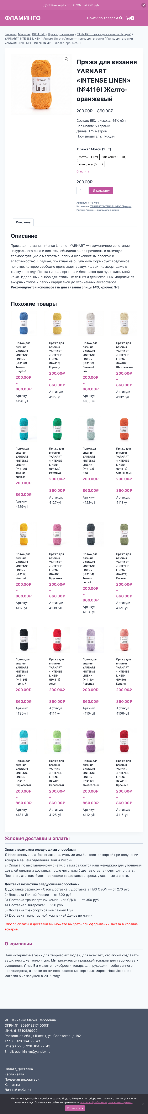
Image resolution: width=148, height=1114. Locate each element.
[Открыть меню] (139, 18)
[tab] (23, 223)
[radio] (88, 157)
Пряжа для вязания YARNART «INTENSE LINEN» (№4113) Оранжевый (124, 460)
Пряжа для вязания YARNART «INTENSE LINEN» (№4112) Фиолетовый (91, 773)
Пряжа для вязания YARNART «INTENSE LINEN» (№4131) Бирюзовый (23, 773)
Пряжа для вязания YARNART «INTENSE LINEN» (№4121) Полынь (123, 566)
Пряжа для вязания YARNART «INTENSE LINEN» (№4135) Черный (23, 671)
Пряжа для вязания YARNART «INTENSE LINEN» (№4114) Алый (56, 671)
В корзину (101, 190)
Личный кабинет (18, 1090)
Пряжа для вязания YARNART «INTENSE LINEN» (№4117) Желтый (23, 566)
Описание (23, 222)
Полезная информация (23, 1079)
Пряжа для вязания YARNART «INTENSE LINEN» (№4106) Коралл (123, 671)
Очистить (83, 171)
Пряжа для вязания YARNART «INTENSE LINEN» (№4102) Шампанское (124, 355)
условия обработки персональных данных (106, 1102)
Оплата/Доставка (19, 1069)
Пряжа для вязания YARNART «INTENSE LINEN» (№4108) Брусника (56, 566)
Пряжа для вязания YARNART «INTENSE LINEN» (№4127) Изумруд (56, 460)
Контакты (12, 1085)
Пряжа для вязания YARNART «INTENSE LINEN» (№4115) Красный (123, 773)
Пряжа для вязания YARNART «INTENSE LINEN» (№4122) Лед (90, 460)
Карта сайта (14, 1074)
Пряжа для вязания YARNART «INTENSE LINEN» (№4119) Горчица (56, 355)
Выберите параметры (25, 404)
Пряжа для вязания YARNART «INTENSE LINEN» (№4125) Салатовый (56, 773)
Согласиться (75, 1108)
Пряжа (82, 149)
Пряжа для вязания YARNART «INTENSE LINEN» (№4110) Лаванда (90, 671)
